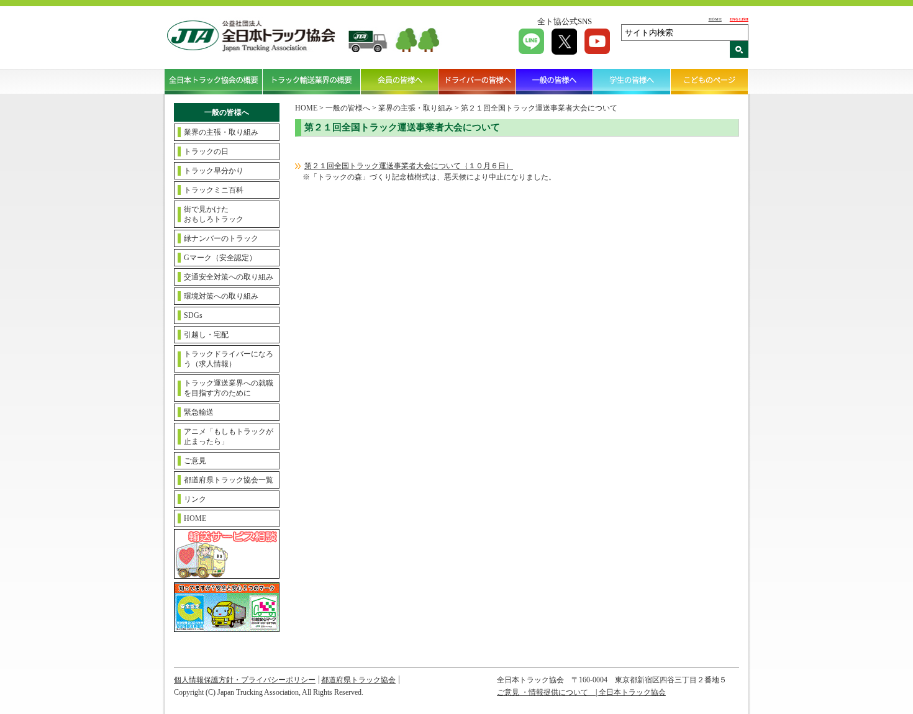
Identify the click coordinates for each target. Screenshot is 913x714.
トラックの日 (206, 151)
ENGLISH (739, 19)
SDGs (193, 315)
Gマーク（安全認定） (220, 257)
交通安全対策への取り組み (228, 277)
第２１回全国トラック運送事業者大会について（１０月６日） (408, 165)
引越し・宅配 (206, 334)
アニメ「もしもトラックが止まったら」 (228, 436)
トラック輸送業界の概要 (312, 81)
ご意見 (195, 460)
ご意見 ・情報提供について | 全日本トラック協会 (581, 692)
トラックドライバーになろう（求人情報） (228, 359)
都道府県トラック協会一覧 (228, 480)
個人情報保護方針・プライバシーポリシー (245, 680)
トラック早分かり (213, 170)
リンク (195, 499)
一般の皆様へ (555, 81)
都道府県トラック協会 (358, 680)
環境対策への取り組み (221, 296)
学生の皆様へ (632, 81)
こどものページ (709, 81)
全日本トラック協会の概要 (214, 81)
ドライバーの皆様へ (477, 81)
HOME (715, 19)
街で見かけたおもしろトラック (213, 214)
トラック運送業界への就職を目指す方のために (228, 388)
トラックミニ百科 (213, 190)
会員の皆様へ (399, 81)
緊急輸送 (199, 412)
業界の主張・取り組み (221, 132)
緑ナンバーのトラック (221, 238)
